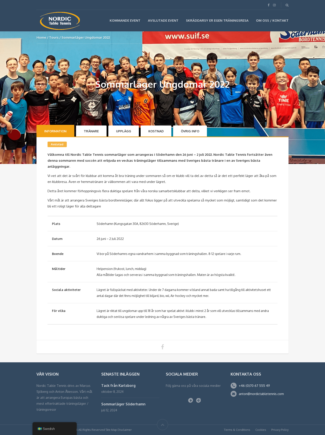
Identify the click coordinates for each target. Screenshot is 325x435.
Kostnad (156, 131)
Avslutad (57, 144)
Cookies (260, 429)
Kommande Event (125, 20)
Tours (54, 37)
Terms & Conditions (237, 429)
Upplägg (123, 131)
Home (41, 37)
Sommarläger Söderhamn (123, 404)
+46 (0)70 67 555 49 (254, 386)
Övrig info (190, 131)
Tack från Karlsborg (118, 385)
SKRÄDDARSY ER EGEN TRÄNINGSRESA (217, 20)
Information (55, 131)
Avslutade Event (163, 20)
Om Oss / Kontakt (272, 20)
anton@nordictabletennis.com (261, 394)
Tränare (91, 131)
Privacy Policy (280, 429)
